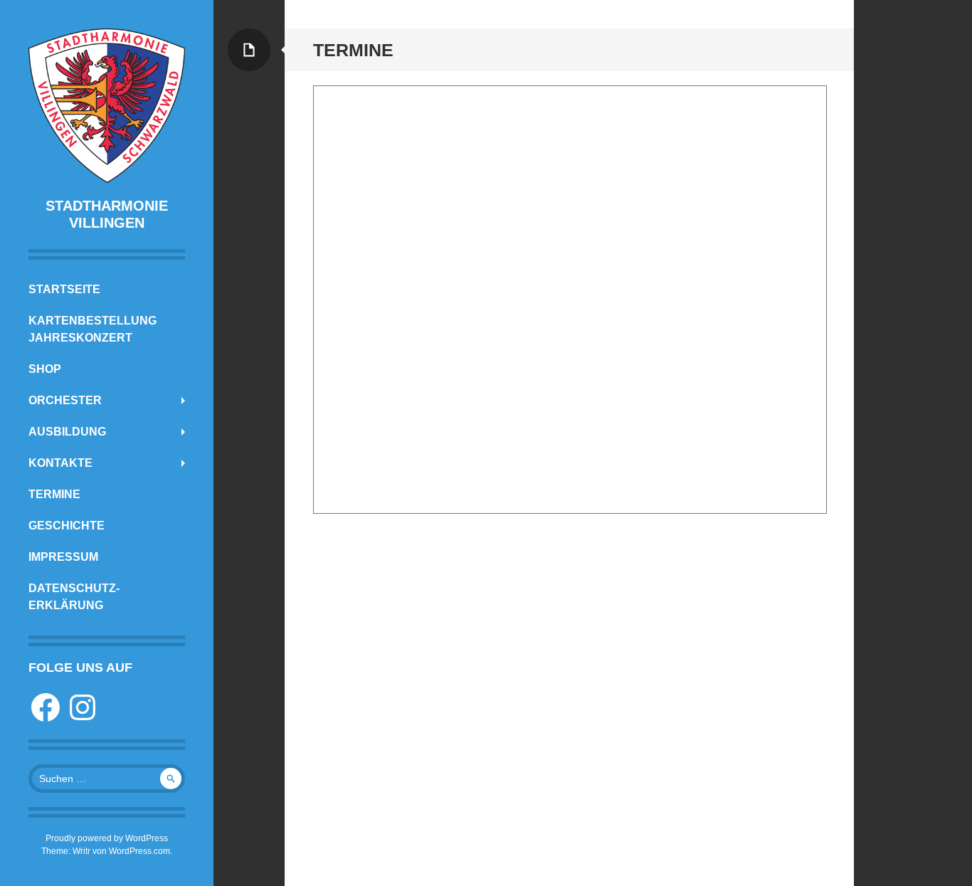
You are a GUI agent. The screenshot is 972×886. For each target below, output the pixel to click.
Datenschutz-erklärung (74, 596)
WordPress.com (139, 851)
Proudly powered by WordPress (107, 838)
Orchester (65, 400)
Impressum (63, 557)
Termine (54, 494)
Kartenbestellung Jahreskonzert (92, 329)
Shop (44, 369)
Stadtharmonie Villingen (107, 214)
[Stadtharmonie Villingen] (106, 105)
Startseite (64, 289)
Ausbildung (67, 432)
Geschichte (66, 526)
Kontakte (60, 463)
